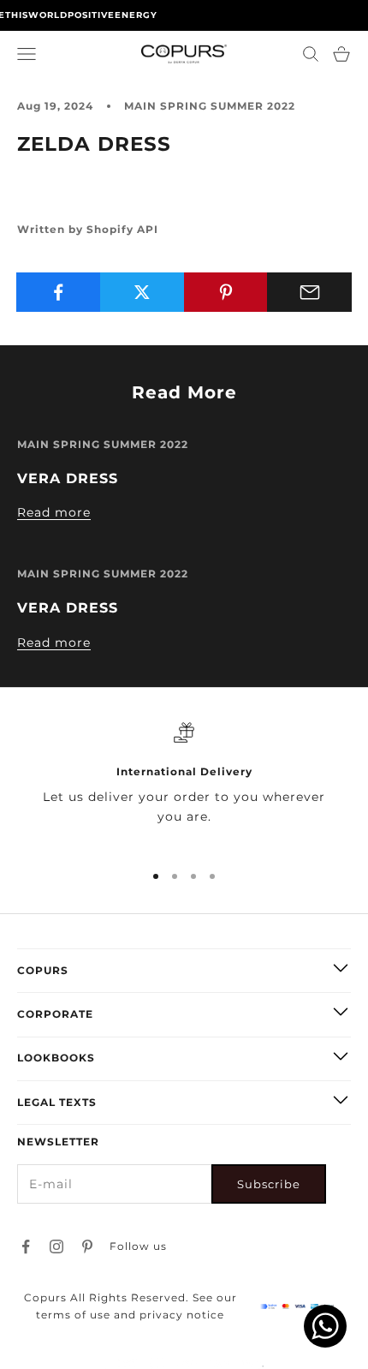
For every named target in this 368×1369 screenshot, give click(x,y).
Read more (54, 512)
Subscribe (268, 1184)
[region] (184, 784)
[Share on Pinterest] (226, 292)
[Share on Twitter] (142, 292)
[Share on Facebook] (58, 292)
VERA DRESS (67, 478)
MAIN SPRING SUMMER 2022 (209, 105)
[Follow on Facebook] (25, 1246)
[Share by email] (309, 292)
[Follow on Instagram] (56, 1246)
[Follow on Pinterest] (87, 1246)
